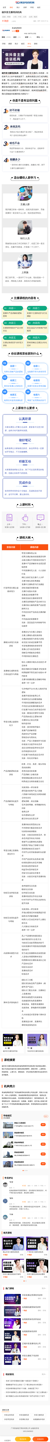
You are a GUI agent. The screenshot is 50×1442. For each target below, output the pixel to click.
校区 (38, 7)
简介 (18, 7)
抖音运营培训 (9, 1415)
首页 (4, 7)
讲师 (25, 7)
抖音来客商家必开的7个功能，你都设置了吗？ (22, 1388)
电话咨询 (23, 1439)
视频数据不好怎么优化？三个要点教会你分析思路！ (24, 1385)
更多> (46, 1116)
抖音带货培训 (9, 1419)
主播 (33, 73)
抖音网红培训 (24, 1419)
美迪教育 (41, 90)
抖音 (30, 73)
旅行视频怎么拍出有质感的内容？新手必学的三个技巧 (25, 1396)
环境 (32, 7)
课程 (11, 7)
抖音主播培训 (9, 73)
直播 (20, 83)
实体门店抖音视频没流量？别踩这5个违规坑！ (22, 1381)
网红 (46, 76)
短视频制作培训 (39, 1419)
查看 (43, 1124)
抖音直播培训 (24, 1415)
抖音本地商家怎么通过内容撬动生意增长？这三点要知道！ (27, 1392)
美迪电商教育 (17, 28)
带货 (9, 588)
